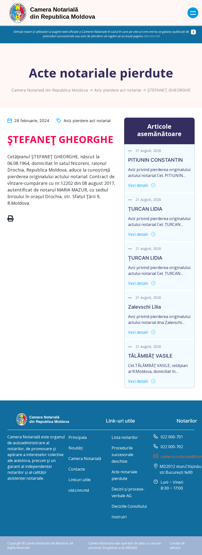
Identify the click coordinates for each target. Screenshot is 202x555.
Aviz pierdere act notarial (117, 90)
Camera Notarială (84, 458)
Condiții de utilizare (177, 545)
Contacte (76, 469)
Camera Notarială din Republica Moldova (49, 90)
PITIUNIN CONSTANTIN (155, 160)
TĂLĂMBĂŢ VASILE (150, 356)
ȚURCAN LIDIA (145, 209)
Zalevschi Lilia (144, 307)
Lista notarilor (125, 437)
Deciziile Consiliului (129, 506)
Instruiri (119, 517)
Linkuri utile (79, 479)
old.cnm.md (151, 36)
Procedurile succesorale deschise (122, 454)
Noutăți (75, 448)
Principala (77, 437)
